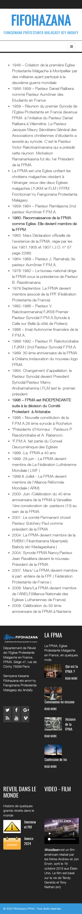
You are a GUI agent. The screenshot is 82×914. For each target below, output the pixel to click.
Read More (71, 678)
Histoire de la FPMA (70, 724)
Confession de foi (56, 760)
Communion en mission (59, 702)
